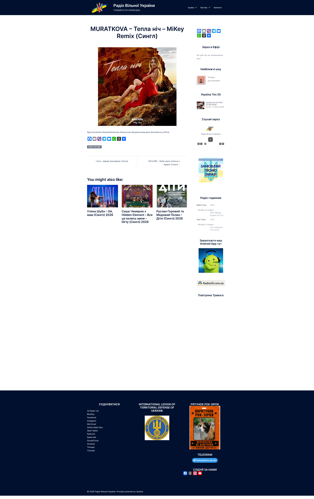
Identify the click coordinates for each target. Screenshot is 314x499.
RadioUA (91, 434)
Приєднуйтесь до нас (206, 460)
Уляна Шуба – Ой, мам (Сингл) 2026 (100, 213)
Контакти (218, 8)
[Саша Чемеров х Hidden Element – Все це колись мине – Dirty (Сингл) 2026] (137, 196)
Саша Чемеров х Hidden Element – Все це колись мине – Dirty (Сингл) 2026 (137, 217)
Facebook (91, 417)
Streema (91, 444)
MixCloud (91, 424)
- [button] (201, 144)
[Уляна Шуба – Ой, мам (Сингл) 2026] (102, 196)
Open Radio (92, 430)
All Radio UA (93, 411)
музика (191, 8)
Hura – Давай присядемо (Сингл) (112, 161)
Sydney (139, 491)
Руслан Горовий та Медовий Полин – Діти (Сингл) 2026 (170, 215)
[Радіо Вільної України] (99, 7)
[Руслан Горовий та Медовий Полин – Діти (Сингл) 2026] (171, 196)
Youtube (91, 450)
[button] (210, 139)
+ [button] (220, 144)
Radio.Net (91, 437)
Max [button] (223, 144)
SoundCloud (92, 440)
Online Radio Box (95, 427)
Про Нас (203, 8)
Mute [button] (198, 144)
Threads (91, 447)
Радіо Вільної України (134, 5)
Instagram (91, 421)
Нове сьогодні (94, 147)
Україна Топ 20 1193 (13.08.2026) (214, 103)
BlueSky (90, 414)
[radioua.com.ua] (211, 283)
